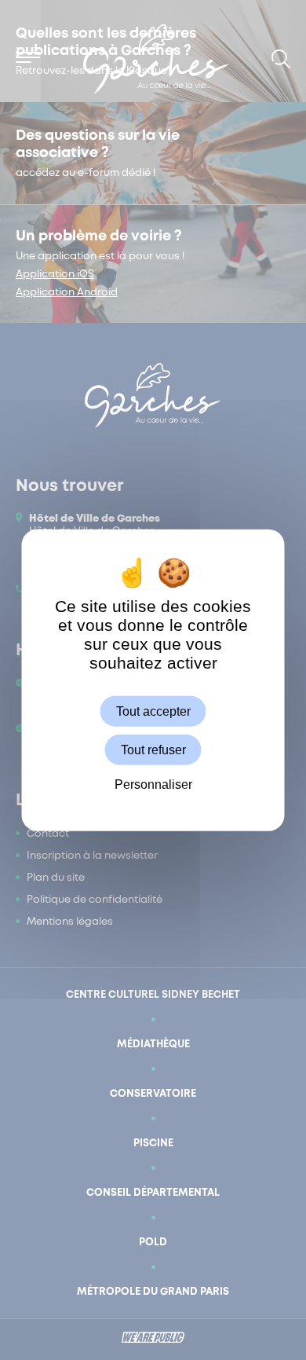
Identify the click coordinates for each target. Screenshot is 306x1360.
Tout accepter (153, 710)
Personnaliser (153, 784)
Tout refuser (153, 749)
